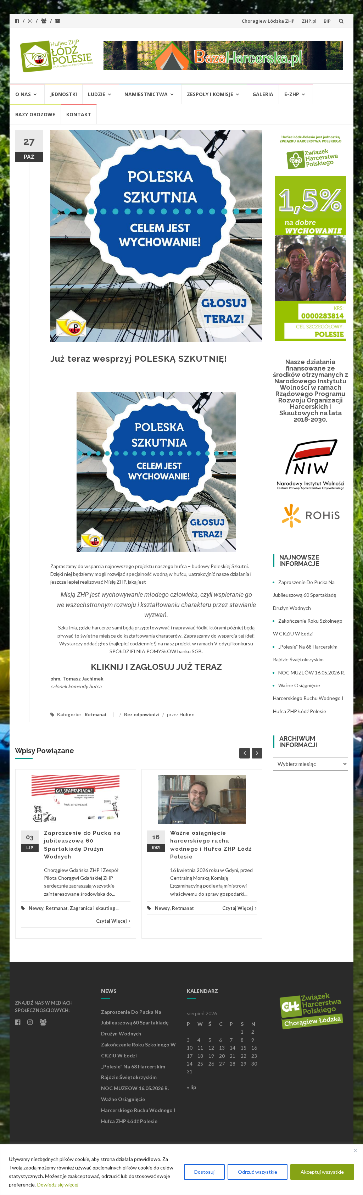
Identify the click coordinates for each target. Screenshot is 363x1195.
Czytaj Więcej (111, 921)
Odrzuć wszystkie (257, 1172)
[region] (181, 1169)
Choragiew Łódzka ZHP (268, 21)
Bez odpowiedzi (142, 714)
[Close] (355, 1150)
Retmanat (96, 714)
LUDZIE (96, 94)
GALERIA (262, 94)
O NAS (23, 94)
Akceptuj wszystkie (322, 1172)
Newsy (36, 908)
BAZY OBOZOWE (35, 114)
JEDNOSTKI (63, 94)
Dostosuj (204, 1172)
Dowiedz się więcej (57, 1185)
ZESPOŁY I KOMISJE (210, 94)
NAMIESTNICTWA (146, 94)
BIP (327, 21)
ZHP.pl (309, 21)
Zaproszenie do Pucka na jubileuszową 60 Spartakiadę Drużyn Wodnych (304, 595)
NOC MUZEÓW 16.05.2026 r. (311, 672)
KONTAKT (78, 114)
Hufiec (186, 714)
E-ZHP (291, 94)
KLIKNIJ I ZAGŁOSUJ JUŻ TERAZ (156, 667)
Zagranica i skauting (92, 908)
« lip (191, 1087)
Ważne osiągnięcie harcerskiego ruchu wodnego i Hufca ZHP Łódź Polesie (308, 698)
